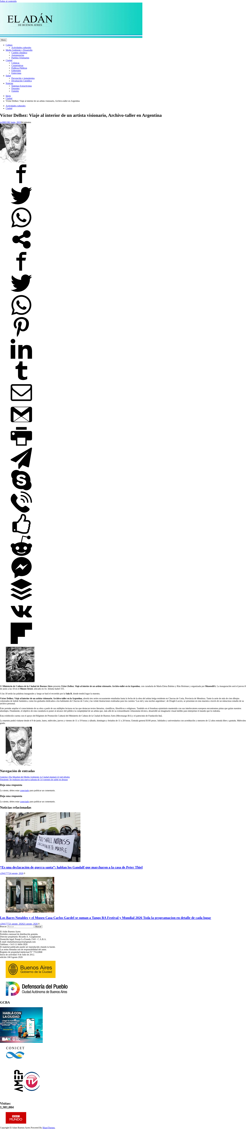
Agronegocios (17, 55)
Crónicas (15, 63)
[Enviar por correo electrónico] (21, 402)
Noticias (9, 83)
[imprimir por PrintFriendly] (21, 446)
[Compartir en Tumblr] (21, 380)
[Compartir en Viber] (21, 512)
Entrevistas (16, 73)
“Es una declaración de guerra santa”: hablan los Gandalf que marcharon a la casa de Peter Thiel (71, 867)
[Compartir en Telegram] (21, 468)
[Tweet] (21, 205)
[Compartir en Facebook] (21, 183)
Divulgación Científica (21, 81)
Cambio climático (19, 52)
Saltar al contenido (8, 1)
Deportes (15, 88)
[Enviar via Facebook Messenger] (21, 577)
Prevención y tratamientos (23, 78)
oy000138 (4, 122)
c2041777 (4, 873)
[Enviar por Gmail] (21, 424)
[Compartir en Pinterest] (21, 337)
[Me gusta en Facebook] (21, 534)
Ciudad (9, 60)
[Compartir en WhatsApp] (21, 227)
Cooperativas (17, 65)
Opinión (15, 91)
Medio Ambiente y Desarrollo (19, 50)
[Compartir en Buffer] (21, 599)
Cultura (9, 45)
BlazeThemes (49, 1127)
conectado (24, 790)
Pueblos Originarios (20, 58)
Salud (8, 75)
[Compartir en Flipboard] (21, 643)
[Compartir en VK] (21, 621)
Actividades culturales (21, 47)
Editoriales (16, 70)
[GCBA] (21, 1042)
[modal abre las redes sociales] (21, 249)
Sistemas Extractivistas (21, 86)
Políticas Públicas (19, 68)
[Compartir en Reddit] (21, 555)
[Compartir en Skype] (21, 490)
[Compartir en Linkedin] (21, 358)
